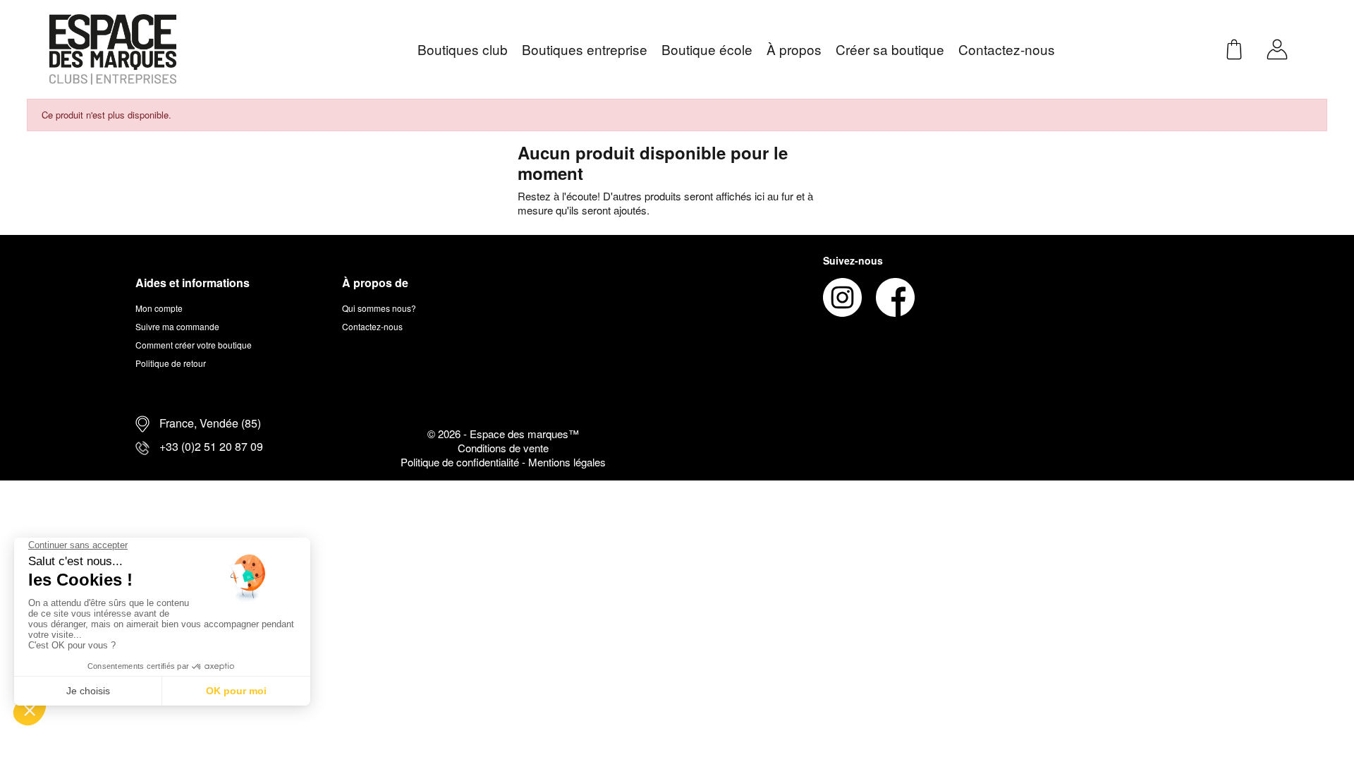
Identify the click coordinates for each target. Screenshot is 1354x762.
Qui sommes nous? (379, 308)
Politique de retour (170, 363)
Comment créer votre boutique (193, 345)
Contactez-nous (372, 326)
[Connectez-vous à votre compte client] (1277, 48)
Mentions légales (567, 461)
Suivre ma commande (177, 326)
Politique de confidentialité (461, 461)
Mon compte (159, 308)
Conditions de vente (503, 447)
